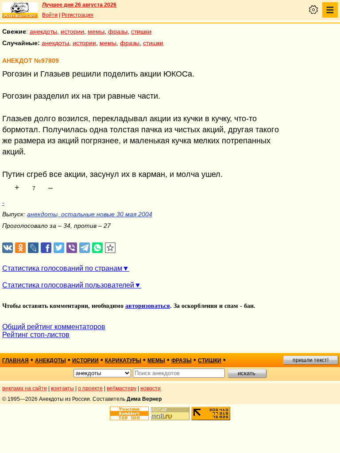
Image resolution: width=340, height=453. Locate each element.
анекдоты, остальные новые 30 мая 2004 (89, 214)
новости (150, 388)
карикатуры (123, 360)
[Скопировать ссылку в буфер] (110, 247)
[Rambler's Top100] (129, 413)
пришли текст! (310, 360)
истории (72, 31)
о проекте (90, 388)
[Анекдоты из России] (20, 10)
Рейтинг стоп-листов (36, 334)
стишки (141, 31)
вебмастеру (121, 388)
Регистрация (77, 15)
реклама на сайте (24, 388)
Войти (50, 15)
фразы (118, 31)
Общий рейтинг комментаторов (53, 326)
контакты (62, 388)
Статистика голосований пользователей (68, 285)
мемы (96, 31)
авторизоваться (147, 306)
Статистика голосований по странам (62, 268)
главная (15, 360)
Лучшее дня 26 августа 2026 (79, 5)
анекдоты (43, 31)
